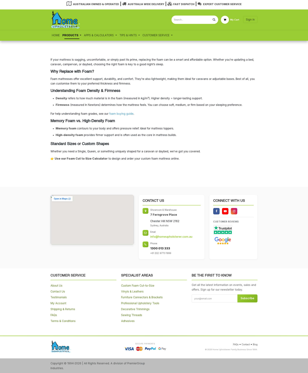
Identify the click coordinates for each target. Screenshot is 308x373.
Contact (246, 344)
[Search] (214, 20)
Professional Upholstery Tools (140, 303)
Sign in (250, 19)
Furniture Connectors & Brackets (142, 297)
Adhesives (128, 321)
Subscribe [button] (247, 298)
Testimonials (59, 297)
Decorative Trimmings (135, 309)
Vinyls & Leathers (132, 291)
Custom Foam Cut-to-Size (137, 285)
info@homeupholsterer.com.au (171, 236)
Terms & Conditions (63, 321)
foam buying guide (121, 113)
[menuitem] (56, 35)
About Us (56, 285)
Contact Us (58, 291)
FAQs (54, 315)
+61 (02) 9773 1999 (160, 253)
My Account (58, 303)
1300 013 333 (160, 248)
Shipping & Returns (63, 309)
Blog (255, 344)
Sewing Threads (131, 315)
